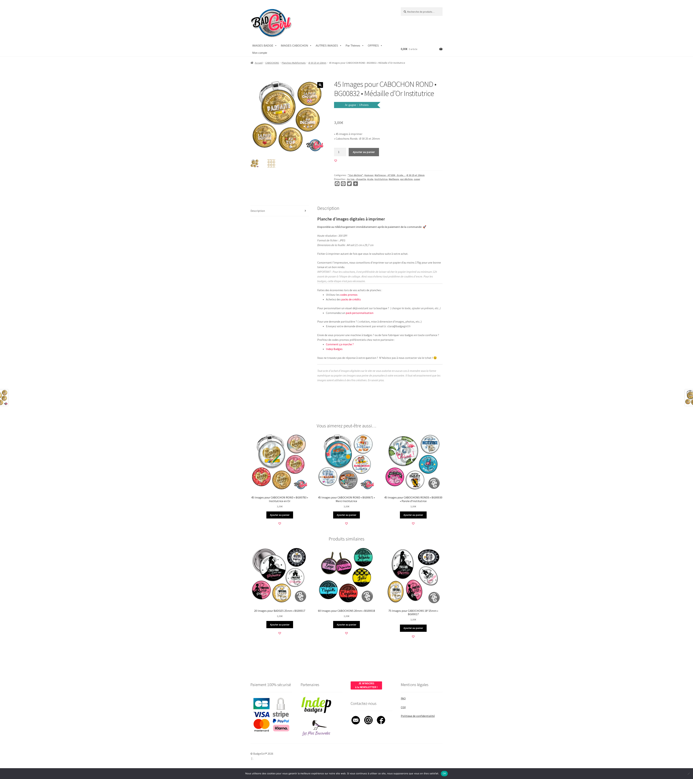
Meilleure (394, 179)
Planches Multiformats (294, 62)
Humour (368, 175)
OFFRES (373, 45)
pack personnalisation (359, 313)
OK (444, 773)
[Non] (688, 773)
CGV (403, 707)
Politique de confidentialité (418, 716)
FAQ (403, 698)
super (417, 179)
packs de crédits (351, 299)
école (370, 179)
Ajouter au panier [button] (279, 515)
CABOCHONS (272, 62)
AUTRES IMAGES (327, 45)
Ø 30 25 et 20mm (317, 62)
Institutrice (380, 179)
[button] (320, 85)
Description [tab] (257, 211)
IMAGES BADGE (262, 45)
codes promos (349, 294)
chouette (361, 179)
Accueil (259, 62)
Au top (350, 179)
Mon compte (259, 52)
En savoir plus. (376, 380)
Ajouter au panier (364, 152)
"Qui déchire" (355, 175)
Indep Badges (334, 349)
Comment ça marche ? (340, 344)
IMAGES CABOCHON (294, 45)
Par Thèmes (353, 45)
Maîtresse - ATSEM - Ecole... (390, 175)
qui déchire (406, 179)
